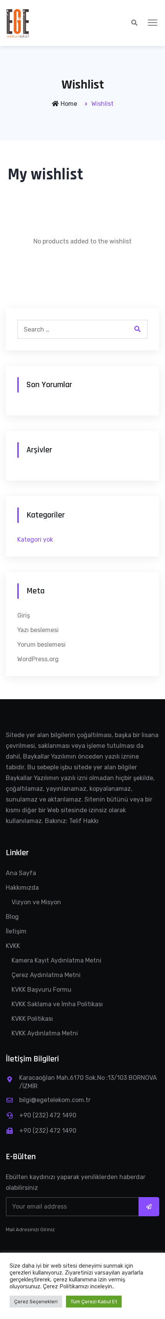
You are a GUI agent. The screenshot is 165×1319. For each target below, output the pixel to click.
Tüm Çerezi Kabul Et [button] (94, 1301)
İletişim (16, 931)
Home (69, 103)
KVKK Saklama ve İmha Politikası (57, 1004)
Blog (12, 916)
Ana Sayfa (21, 873)
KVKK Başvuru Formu (41, 989)
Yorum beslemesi (41, 644)
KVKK (13, 945)
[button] (152, 23)
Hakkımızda (22, 887)
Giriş (23, 615)
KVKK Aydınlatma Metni (45, 1033)
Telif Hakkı (84, 821)
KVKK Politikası (32, 1018)
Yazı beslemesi (38, 630)
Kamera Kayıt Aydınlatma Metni (56, 960)
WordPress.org (38, 659)
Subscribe (149, 1206)
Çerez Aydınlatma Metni (46, 975)
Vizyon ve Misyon (36, 902)
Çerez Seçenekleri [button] (36, 1301)
